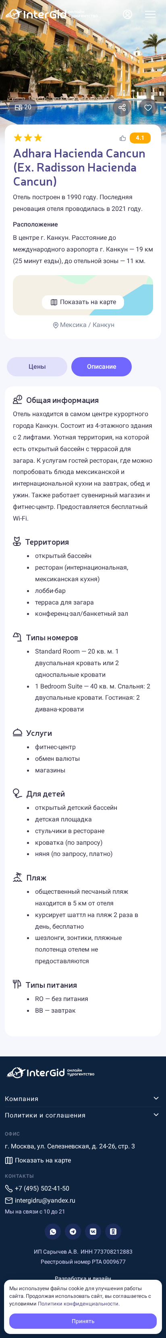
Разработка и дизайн (83, 1278)
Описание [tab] (101, 366)
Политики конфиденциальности (78, 1304)
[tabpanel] (83, 711)
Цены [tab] (37, 366)
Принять (83, 1321)
